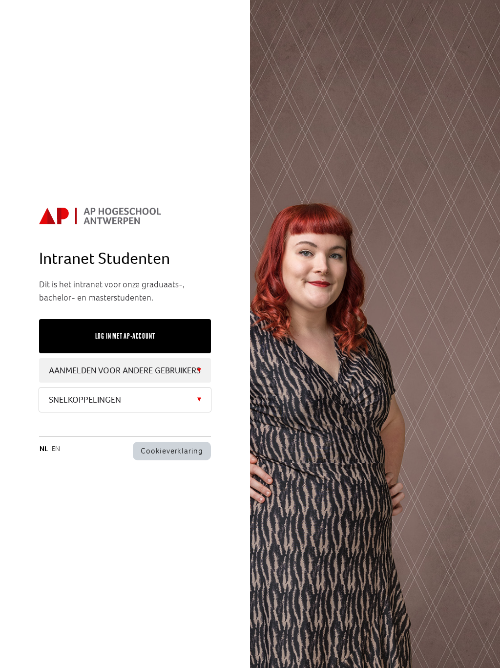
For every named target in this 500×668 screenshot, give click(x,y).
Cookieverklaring (172, 451)
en (56, 448)
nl (44, 448)
